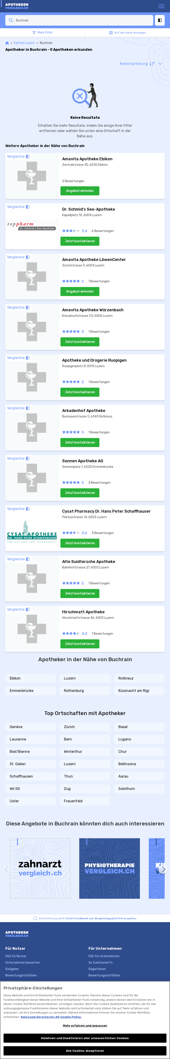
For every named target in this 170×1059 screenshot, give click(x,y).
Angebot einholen (80, 191)
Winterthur (73, 751)
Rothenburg (74, 691)
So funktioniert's (101, 963)
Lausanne (18, 739)
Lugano (124, 739)
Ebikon (15, 678)
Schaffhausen (21, 776)
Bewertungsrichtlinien (21, 975)
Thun (68, 776)
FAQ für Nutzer (16, 956)
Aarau (123, 776)
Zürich (69, 727)
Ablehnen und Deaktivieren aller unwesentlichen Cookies (85, 1038)
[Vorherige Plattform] (7, 869)
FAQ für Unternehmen (104, 956)
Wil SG (15, 789)
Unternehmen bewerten (22, 963)
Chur (122, 751)
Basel (123, 727)
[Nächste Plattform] (162, 869)
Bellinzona (127, 764)
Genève (16, 727)
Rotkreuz (125, 678)
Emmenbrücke (21, 691)
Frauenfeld (73, 801)
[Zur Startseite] (22, 6)
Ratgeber (12, 969)
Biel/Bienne (20, 751)
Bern (68, 739)
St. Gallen (18, 764)
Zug (67, 789)
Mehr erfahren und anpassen (85, 1025)
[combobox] (83, 20)
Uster (14, 801)
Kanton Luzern (24, 43)
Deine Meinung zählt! (88, 918)
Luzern (70, 678)
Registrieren (97, 969)
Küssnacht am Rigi (133, 691)
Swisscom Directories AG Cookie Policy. (51, 1017)
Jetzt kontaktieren (80, 241)
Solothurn (126, 789)
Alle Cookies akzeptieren (85, 1050)
